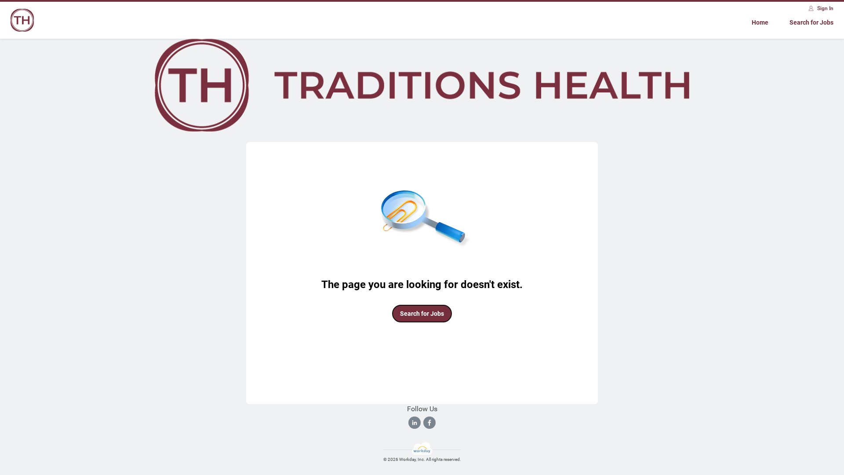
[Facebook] (429, 423)
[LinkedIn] (414, 423)
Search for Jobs (811, 22)
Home (760, 22)
